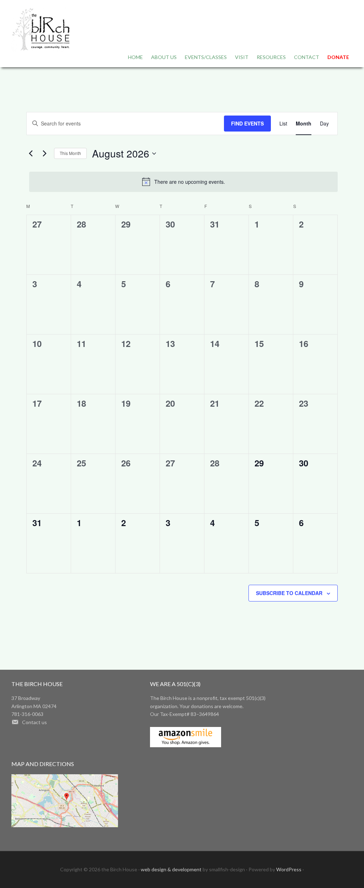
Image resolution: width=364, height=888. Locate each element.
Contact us (34, 722)
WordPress (288, 869)
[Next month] (44, 153)
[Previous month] (30, 153)
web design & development (172, 869)
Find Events (247, 123)
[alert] (183, 182)
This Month (70, 153)
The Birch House (40, 30)
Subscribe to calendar (289, 593)
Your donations (196, 706)
